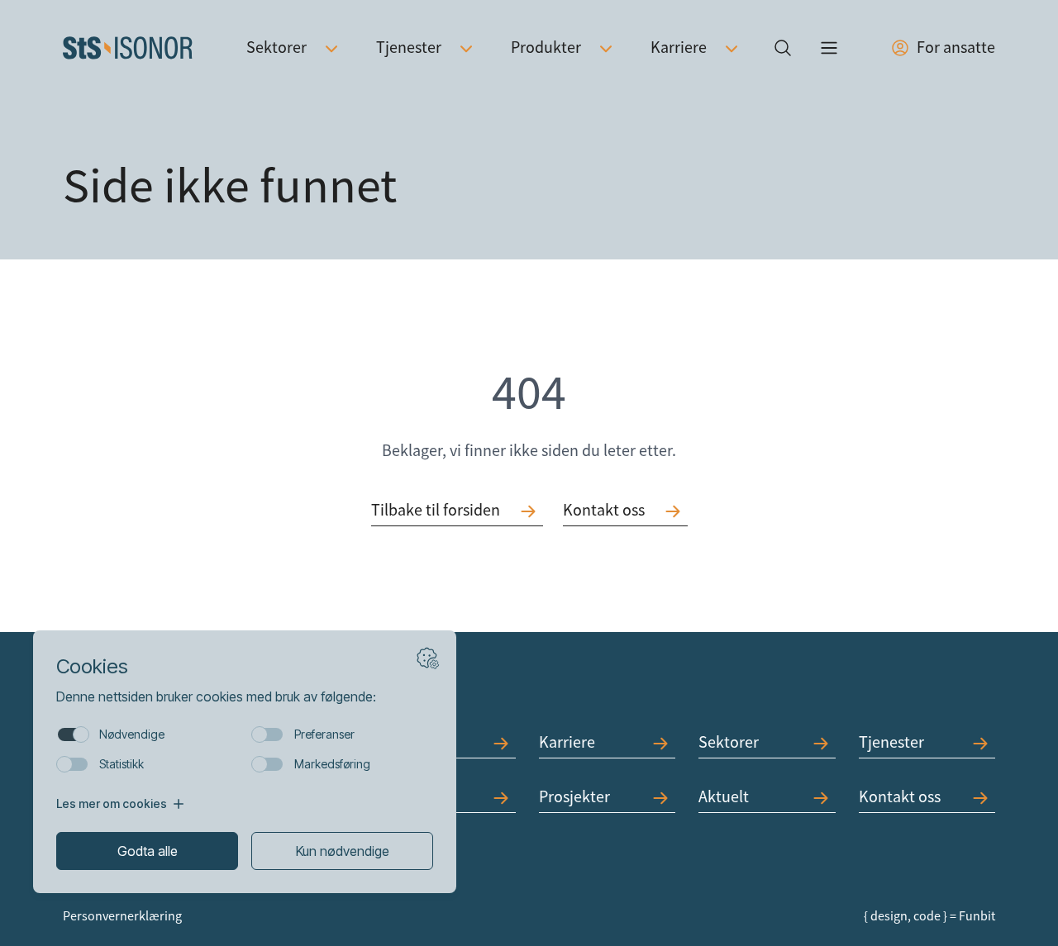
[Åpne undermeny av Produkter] (605, 47)
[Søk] (783, 48)
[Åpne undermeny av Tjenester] (466, 47)
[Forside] (128, 47)
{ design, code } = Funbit (929, 916)
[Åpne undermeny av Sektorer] (331, 47)
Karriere (679, 47)
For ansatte (956, 47)
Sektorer (276, 47)
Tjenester (408, 47)
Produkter (546, 47)
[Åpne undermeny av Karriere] (731, 47)
